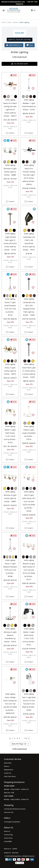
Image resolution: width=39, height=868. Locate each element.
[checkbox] (7, 133)
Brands (15, 22)
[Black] (15, 96)
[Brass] (8, 161)
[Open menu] (3, 10)
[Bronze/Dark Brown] (4, 96)
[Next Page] (29, 738)
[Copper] (30, 295)
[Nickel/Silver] (8, 96)
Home (4, 22)
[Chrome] (23, 96)
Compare (11, 133)
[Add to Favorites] (14, 88)
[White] (12, 96)
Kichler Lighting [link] (24, 22)
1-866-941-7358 (31, 2)
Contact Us (19, 4)
